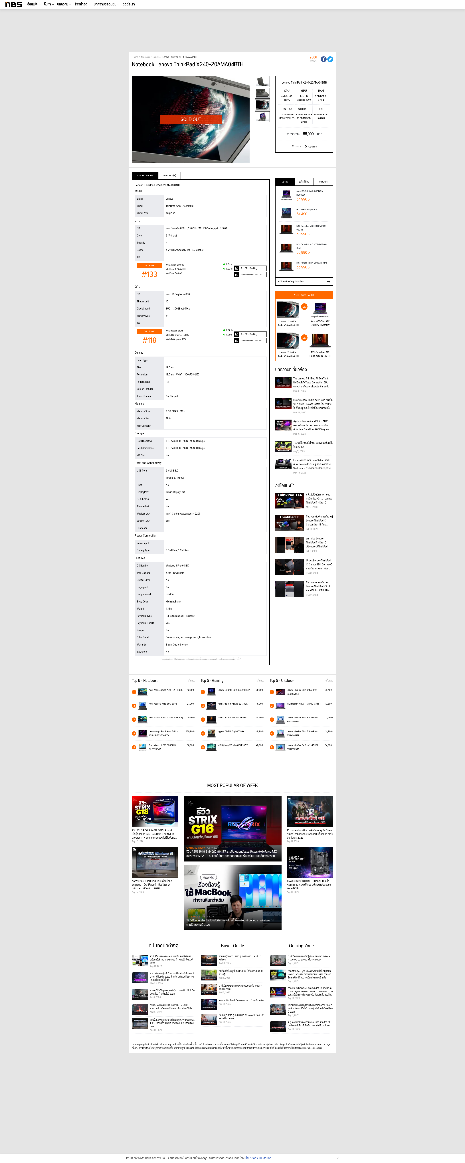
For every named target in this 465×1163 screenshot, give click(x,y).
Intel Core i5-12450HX (176, 269)
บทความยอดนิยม (105, 4)
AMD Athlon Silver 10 (175, 265)
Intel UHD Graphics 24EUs (177, 335)
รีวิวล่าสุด (80, 4)
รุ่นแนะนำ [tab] (323, 181)
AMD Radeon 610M (174, 331)
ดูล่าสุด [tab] (285, 181)
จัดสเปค (32, 4)
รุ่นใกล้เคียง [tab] (304, 181)
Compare (312, 147)
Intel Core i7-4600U (174, 273)
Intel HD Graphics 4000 (176, 339)
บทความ (62, 4)
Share (298, 146)
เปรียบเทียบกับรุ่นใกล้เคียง (291, 281)
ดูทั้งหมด (191, 680)
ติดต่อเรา (129, 4)
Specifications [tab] (145, 175)
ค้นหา (47, 4)
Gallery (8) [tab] (169, 175)
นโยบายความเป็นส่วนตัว (257, 1158)
